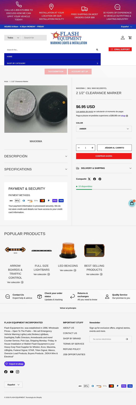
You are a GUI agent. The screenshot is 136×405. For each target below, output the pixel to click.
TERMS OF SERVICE (73, 344)
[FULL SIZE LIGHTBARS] (41, 250)
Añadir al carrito (114, 148)
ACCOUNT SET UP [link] (79, 71)
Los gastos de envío (84, 111)
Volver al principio (68, 308)
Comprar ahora (103, 156)
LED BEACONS (68, 265)
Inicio (6, 81)
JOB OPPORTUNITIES (74, 354)
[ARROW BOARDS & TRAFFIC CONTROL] (15, 250)
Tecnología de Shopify (34, 397)
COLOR (79, 123)
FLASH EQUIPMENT (17, 397)
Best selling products (94, 267)
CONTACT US (70, 333)
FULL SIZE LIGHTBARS (42, 267)
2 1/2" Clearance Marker (19, 81)
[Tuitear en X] (89, 179)
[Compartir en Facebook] (94, 179)
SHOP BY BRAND (72, 338)
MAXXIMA (80, 88)
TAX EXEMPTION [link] (55, 71)
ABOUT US (68, 328)
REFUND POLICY (72, 349)
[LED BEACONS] (68, 250)
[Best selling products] (94, 250)
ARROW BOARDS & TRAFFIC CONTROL (15, 271)
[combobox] (25, 38)
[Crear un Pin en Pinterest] (100, 179)
